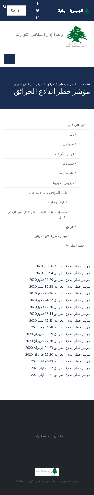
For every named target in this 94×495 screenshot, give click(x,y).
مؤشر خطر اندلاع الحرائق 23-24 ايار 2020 (60, 361)
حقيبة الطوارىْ (75, 245)
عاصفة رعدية (65, 173)
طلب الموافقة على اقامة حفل (48, 192)
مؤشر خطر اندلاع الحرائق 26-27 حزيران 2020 (57, 340)
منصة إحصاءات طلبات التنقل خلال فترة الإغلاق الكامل (37, 214)
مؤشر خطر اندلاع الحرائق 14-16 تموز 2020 (59, 313)
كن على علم (66, 84)
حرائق (50, 84)
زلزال (70, 134)
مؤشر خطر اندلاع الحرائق (50, 236)
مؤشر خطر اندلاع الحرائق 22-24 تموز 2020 (59, 300)
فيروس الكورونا (63, 183)
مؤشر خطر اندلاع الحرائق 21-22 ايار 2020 (60, 374)
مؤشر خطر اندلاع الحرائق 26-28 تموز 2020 (59, 293)
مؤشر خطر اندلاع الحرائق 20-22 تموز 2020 (59, 306)
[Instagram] (37, 17)
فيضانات (68, 163)
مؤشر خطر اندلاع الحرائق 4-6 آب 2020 (62, 272)
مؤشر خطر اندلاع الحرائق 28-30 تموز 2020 (59, 286)
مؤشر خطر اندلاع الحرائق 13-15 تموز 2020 (59, 320)
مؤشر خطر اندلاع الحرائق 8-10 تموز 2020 (60, 327)
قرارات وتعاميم (57, 202)
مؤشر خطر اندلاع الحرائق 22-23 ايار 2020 (60, 368)
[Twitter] (37, 10)
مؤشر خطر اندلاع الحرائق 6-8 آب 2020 (62, 266)
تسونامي (68, 144)
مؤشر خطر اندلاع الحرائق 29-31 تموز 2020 (59, 279)
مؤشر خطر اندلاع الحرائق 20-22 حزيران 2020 (57, 354)
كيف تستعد (84, 84)
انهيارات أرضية (64, 154)
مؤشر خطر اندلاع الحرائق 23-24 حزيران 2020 (57, 347)
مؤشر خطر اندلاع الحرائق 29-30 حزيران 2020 (57, 334)
